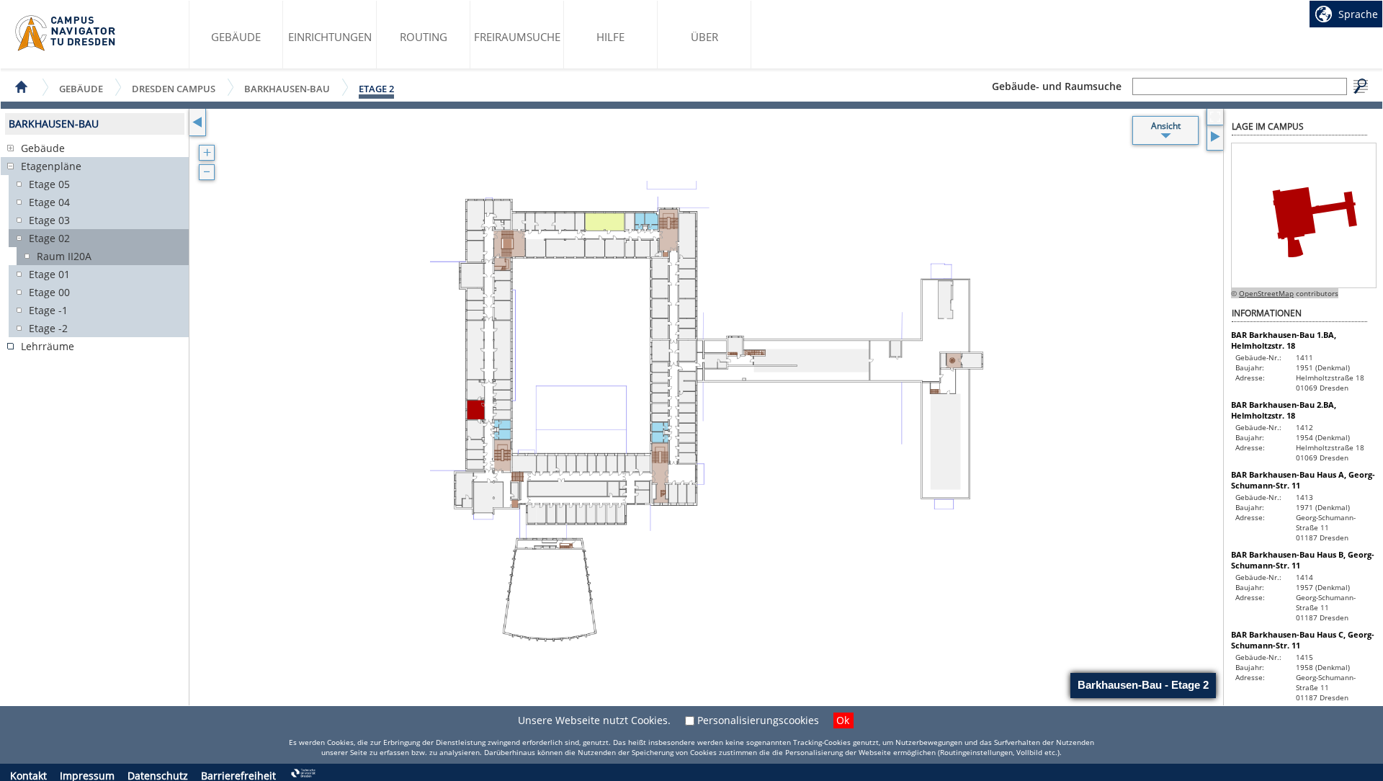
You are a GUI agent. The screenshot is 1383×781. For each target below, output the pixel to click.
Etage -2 (48, 328)
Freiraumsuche (517, 37)
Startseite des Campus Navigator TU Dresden (66, 33)
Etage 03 (49, 220)
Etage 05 (49, 184)
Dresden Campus (173, 88)
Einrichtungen (330, 37)
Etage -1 (48, 310)
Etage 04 (49, 202)
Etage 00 (49, 292)
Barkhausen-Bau (287, 88)
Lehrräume (47, 346)
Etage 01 (49, 274)
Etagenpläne (51, 166)
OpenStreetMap (1266, 293)
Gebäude (236, 37)
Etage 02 (49, 238)
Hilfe (610, 37)
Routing (423, 37)
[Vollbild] (1215, 117)
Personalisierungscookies (758, 720)
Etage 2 (376, 88)
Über (704, 37)
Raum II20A (64, 256)
